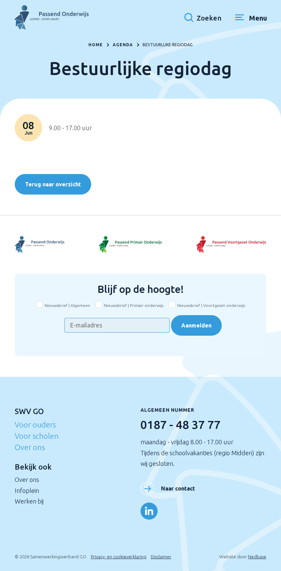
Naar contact (178, 488)
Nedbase (257, 556)
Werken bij (29, 501)
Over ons (30, 447)
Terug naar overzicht (53, 184)
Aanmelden (196, 325)
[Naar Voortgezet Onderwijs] (57, 244)
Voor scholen (37, 436)
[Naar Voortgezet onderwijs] (224, 244)
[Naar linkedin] (149, 511)
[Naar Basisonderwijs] (141, 244)
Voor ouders (35, 424)
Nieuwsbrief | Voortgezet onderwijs (211, 305)
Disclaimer (161, 556)
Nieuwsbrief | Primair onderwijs (133, 305)
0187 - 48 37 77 (180, 424)
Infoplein (27, 490)
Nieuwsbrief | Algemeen (67, 305)
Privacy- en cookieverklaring (118, 556)
